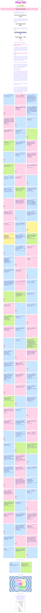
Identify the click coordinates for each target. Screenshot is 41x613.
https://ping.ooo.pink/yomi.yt (13, 565)
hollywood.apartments (20, 32)
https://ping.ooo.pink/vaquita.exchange (26, 566)
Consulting (17, 585)
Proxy (24, 582)
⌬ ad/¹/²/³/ (4, 113)
